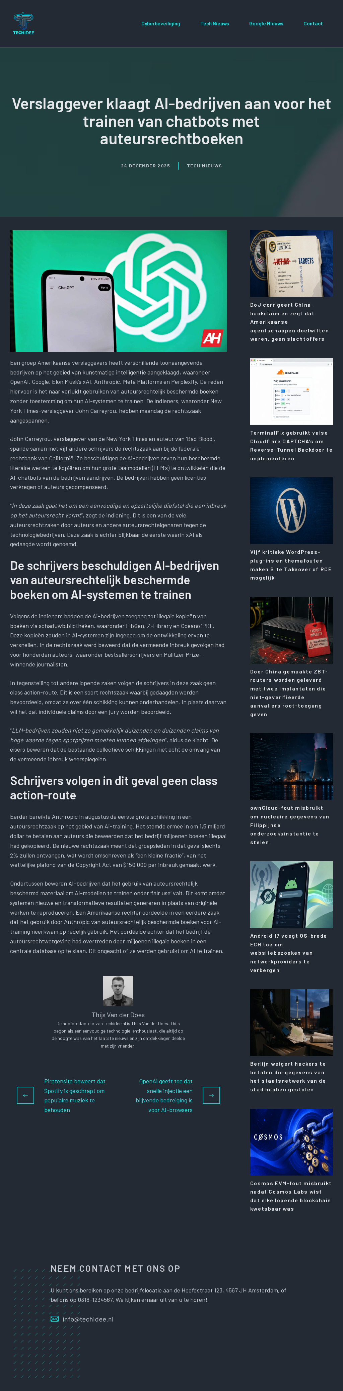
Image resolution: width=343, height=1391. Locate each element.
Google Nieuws (266, 23)
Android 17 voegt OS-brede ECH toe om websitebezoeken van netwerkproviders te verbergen (288, 952)
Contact (313, 23)
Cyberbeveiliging (160, 23)
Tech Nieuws (214, 23)
